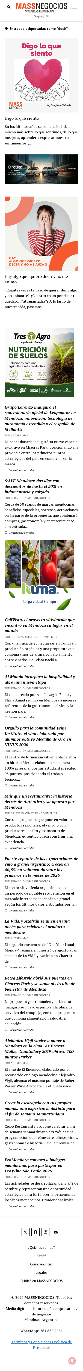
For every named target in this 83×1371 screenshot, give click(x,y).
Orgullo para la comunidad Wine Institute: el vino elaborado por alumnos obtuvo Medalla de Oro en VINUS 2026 (38, 736)
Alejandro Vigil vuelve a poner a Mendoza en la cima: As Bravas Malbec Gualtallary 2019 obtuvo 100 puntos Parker (39, 1049)
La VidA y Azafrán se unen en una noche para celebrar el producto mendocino (37, 926)
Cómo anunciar (41, 1264)
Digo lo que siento (22, 118)
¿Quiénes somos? (41, 1247)
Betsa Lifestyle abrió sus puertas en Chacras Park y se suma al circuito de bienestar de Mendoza (40, 983)
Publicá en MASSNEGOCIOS (41, 1280)
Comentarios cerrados (21, 470)
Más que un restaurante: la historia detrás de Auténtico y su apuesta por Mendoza (39, 801)
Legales (41, 1272)
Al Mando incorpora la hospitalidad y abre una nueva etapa (40, 679)
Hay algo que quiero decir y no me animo (36, 279)
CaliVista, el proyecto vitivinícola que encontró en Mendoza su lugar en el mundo (40, 625)
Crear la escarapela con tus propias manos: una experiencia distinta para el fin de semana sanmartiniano (40, 1108)
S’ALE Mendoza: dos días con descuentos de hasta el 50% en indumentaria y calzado (33, 486)
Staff (41, 1255)
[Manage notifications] (72, 1361)
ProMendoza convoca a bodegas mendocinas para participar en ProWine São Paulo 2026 (35, 1165)
